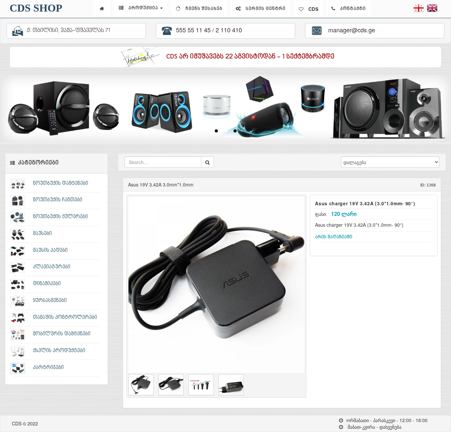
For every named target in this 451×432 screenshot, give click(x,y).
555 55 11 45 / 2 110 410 (208, 29)
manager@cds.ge (350, 29)
